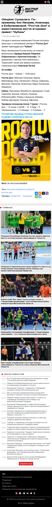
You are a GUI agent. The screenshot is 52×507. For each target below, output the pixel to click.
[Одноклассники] (39, 193)
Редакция (6, 480)
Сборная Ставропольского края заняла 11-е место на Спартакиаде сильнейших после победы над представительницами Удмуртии (26, 399)
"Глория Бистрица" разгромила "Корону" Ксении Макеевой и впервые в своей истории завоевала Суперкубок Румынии (28, 428)
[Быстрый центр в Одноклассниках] (34, 493)
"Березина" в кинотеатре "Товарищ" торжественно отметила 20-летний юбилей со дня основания (28, 433)
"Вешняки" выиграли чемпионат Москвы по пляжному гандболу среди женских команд (26, 419)
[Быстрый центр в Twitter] (31, 493)
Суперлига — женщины (21, 196)
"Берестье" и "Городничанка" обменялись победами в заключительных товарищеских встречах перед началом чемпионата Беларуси (27, 439)
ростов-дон (7, 192)
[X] (43, 193)
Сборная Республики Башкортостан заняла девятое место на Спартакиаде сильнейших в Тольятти (28, 384)
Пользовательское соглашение (17, 477)
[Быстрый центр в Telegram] (24, 493)
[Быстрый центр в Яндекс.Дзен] (20, 493)
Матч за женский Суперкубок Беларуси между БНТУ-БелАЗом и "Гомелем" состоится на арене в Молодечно (27, 394)
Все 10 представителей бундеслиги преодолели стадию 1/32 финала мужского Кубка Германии (27, 379)
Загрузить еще (26, 464)
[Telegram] (39, 196)
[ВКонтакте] (36, 193)
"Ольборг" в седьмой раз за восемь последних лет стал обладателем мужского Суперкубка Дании (27, 423)
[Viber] (46, 193)
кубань (29, 189)
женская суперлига (16, 189)
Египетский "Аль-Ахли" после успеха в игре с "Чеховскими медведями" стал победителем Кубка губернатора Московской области (28, 452)
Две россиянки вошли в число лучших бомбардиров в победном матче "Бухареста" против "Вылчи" (26, 458)
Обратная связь (9, 486)
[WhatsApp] (36, 196)
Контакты (6, 483)
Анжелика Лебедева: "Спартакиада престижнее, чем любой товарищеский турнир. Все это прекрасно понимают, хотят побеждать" (28, 445)
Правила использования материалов (19, 489)
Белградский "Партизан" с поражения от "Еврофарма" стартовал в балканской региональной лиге (26, 389)
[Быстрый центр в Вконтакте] (27, 493)
